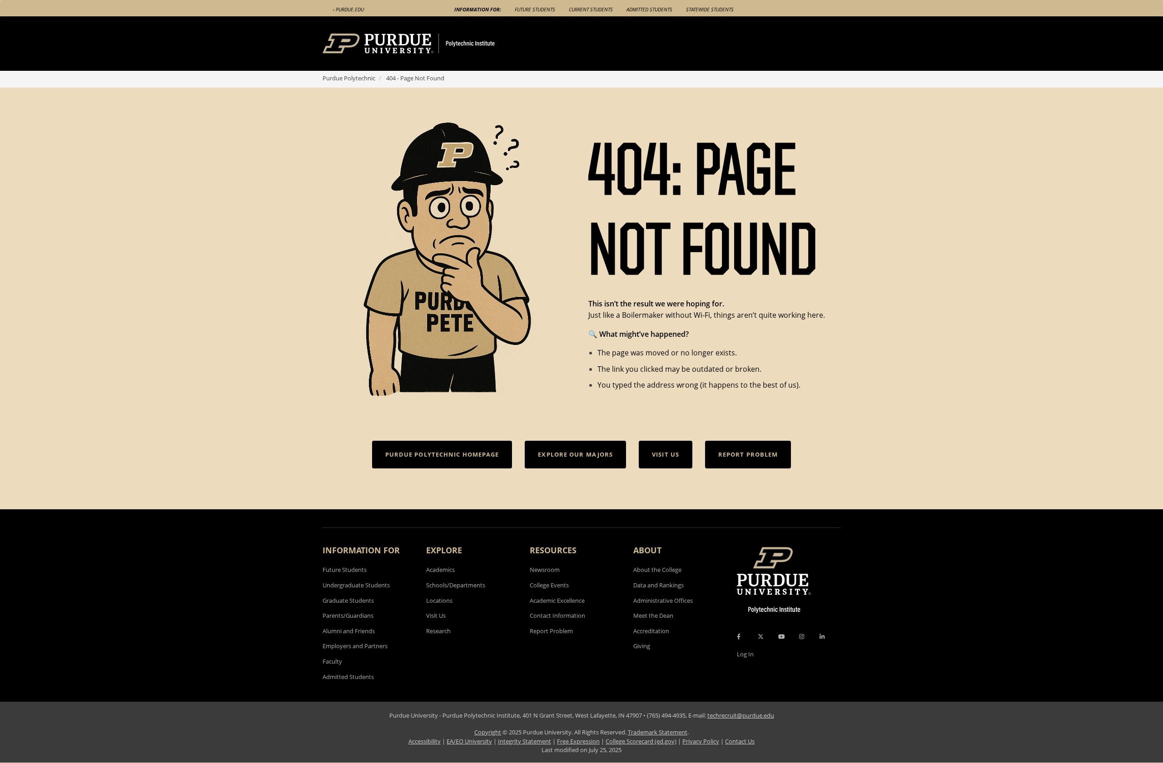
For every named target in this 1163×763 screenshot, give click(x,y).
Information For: (477, 9)
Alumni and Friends (349, 631)
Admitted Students (649, 9)
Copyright (487, 732)
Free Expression (578, 741)
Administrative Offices (663, 600)
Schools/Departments (455, 585)
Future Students (535, 9)
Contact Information (557, 615)
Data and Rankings (658, 585)
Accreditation (651, 631)
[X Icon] (761, 636)
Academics (440, 570)
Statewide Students (710, 9)
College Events (549, 585)
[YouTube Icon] (781, 636)
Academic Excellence (557, 600)
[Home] (426, 43)
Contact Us (740, 741)
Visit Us (436, 615)
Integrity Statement (524, 741)
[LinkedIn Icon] (822, 636)
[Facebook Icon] (739, 636)
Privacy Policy (700, 741)
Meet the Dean (653, 615)
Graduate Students (348, 600)
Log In (745, 654)
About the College (657, 570)
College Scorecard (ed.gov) (641, 741)
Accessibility (424, 741)
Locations (439, 600)
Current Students (591, 9)
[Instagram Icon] (801, 636)
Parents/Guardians (348, 615)
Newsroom (545, 570)
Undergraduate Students (356, 585)
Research (438, 631)
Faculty (332, 661)
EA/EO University (469, 741)
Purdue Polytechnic (349, 78)
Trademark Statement (657, 732)
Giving (641, 646)
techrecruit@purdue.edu (740, 715)
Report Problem (551, 631)
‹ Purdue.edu (348, 9)
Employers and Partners (355, 646)
